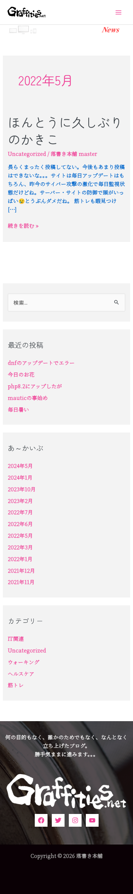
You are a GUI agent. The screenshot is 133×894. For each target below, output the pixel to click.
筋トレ (16, 685)
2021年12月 (21, 570)
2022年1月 (20, 558)
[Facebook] (41, 820)
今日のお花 (21, 374)
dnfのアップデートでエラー (41, 362)
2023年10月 (22, 489)
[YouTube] (92, 820)
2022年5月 (20, 535)
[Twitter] (58, 820)
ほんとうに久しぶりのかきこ (65, 130)
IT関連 (16, 638)
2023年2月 (20, 500)
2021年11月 (21, 581)
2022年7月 (20, 512)
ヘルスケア (21, 673)
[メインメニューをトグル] (118, 12)
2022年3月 (20, 547)
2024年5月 (20, 465)
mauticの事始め (28, 397)
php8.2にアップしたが (35, 386)
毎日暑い (18, 409)
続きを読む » (23, 225)
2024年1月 (20, 477)
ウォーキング (23, 662)
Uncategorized (27, 153)
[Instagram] (75, 820)
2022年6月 (20, 523)
